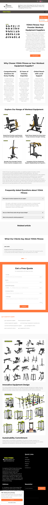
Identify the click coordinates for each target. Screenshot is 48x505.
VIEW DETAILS (13, 123)
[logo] (6, 11)
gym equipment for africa (24, 328)
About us (27, 461)
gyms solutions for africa (9, 328)
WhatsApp (42, 20)
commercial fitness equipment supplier (13, 325)
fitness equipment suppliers (24, 320)
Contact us (27, 467)
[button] (22, 258)
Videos (26, 465)
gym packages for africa (29, 325)
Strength (27, 459)
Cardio (26, 457)
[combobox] (8, 288)
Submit (24, 306)
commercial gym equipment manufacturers (30, 323)
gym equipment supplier (9, 320)
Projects (27, 463)
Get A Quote (35, 55)
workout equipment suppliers (10, 323)
